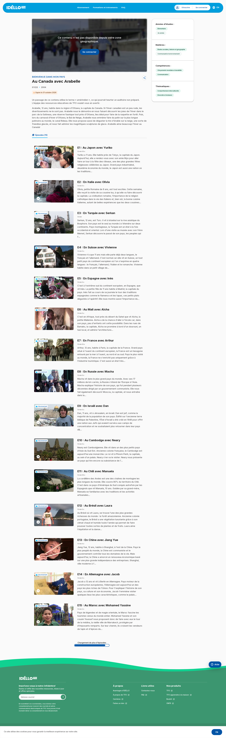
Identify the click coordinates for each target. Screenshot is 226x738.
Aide (216, 665)
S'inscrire (186, 7)
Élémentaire (161, 29)
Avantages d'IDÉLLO (121, 691)
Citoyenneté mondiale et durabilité (169, 70)
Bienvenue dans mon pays (48, 77)
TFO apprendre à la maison (177, 695)
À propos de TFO (121, 695)
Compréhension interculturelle (168, 91)
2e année (161, 33)
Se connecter (201, 7)
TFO (177, 691)
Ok (216, 732)
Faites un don (121, 703)
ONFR (177, 703)
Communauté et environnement (169, 54)
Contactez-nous (148, 691)
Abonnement (83, 7)
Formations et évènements (105, 7)
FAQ (124, 8)
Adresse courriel (27, 698)
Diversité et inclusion (164, 95)
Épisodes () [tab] (40, 135)
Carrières (121, 699)
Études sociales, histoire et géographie (171, 49)
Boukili (177, 699)
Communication (162, 74)
